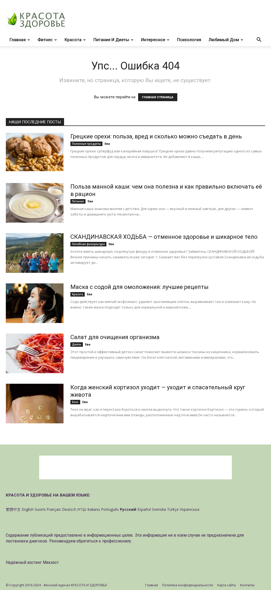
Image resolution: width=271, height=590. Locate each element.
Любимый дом (224, 39)
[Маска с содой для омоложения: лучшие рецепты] (35, 303)
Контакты (247, 585)
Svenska (159, 509)
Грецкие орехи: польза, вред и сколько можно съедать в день (156, 136)
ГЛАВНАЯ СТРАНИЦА (157, 97)
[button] (258, 40)
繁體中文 (13, 509)
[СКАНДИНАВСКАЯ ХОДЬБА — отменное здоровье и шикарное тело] (35, 253)
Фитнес (45, 39)
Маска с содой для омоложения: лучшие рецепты (139, 287)
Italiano (93, 509)
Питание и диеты (111, 39)
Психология (189, 39)
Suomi (40, 509)
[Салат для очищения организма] (35, 353)
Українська (189, 509)
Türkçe (173, 509)
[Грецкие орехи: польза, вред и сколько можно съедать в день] (35, 152)
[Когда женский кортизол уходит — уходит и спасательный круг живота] (35, 403)
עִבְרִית (81, 509)
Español (144, 509)
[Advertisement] (135, 467)
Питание (78, 201)
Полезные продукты (86, 144)
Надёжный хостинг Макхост (32, 562)
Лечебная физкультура (88, 244)
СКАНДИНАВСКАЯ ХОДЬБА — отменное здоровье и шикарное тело (164, 236)
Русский (128, 509)
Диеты (76, 344)
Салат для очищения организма (115, 337)
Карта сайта (226, 585)
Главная (18, 39)
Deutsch (69, 509)
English (28, 509)
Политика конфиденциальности (187, 585)
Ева (107, 144)
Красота (73, 39)
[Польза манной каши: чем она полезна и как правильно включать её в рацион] (35, 203)
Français (54, 509)
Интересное (153, 39)
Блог (75, 402)
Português (110, 509)
